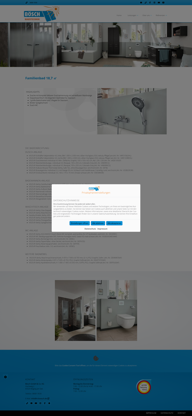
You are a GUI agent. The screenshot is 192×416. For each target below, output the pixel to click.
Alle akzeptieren (114, 223)
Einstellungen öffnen (79, 223)
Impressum (102, 229)
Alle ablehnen (98, 223)
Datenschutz (90, 229)
